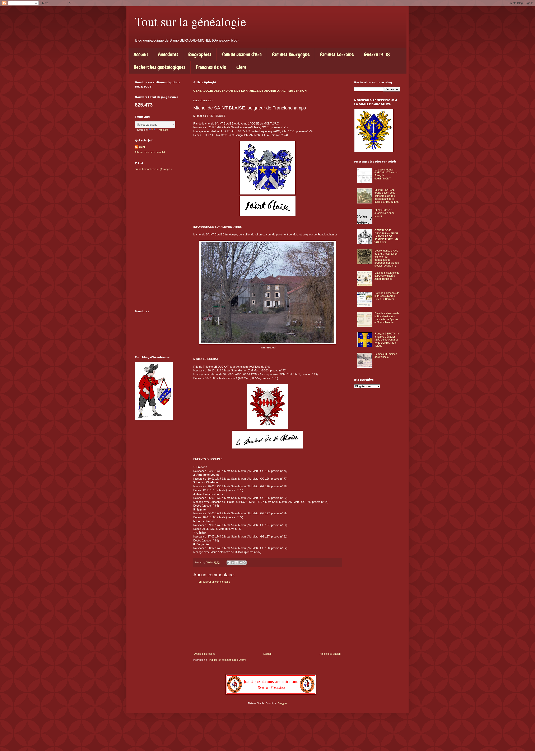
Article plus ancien (330, 653)
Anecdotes (168, 54)
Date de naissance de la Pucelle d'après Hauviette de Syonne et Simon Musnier (386, 318)
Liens (241, 67)
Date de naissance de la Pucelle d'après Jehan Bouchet (386, 275)
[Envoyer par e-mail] (229, 562)
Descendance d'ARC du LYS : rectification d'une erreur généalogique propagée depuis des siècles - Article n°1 (386, 258)
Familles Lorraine (337, 54)
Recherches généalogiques (159, 67)
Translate (162, 129)
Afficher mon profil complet (150, 152)
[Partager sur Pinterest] (244, 562)
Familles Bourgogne (291, 54)
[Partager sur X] (236, 562)
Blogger (282, 703)
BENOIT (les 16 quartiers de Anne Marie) (384, 213)
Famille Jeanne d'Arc (242, 54)
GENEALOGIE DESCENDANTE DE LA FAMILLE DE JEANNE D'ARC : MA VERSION (250, 90)
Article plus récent (204, 653)
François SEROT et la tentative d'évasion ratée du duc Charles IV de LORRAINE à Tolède (386, 339)
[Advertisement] (267, 618)
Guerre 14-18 (377, 54)
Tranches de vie (211, 67)
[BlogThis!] (233, 562)
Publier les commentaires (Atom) (227, 659)
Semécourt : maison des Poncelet (385, 355)
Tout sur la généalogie (190, 21)
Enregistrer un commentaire (214, 581)
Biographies (199, 54)
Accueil (141, 54)
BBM (142, 146)
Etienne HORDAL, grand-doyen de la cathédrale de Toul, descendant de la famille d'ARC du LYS (386, 195)
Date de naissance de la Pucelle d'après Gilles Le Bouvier (386, 296)
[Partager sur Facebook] (240, 562)
